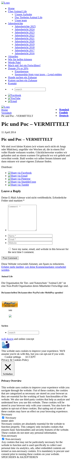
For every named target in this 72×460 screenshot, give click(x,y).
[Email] (12, 101)
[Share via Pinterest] (19, 178)
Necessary (10, 417)
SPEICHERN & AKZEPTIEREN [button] (19, 457)
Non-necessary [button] (9, 435)
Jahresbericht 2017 (24, 50)
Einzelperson (21, 71)
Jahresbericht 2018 (24, 47)
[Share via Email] (17, 175)
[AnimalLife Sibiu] (5, 2)
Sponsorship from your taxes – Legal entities (38, 74)
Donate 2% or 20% (18, 68)
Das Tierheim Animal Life (28, 17)
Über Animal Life (17, 11)
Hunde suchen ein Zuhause (22, 77)
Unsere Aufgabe (23, 14)
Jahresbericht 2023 (24, 32)
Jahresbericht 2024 (24, 29)
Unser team (21, 20)
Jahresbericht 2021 (24, 38)
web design (7, 338)
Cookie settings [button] (13, 357)
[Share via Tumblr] (18, 184)
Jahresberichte (15, 23)
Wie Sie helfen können (20, 59)
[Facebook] (14, 95)
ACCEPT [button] (30, 357)
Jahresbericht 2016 (24, 53)
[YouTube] (14, 98)
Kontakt (12, 83)
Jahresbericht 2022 (24, 35)
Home (11, 8)
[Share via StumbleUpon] (22, 181)
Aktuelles (13, 56)
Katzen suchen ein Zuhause (22, 80)
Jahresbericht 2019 (24, 44)
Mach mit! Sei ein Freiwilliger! (24, 65)
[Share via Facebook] (20, 172)
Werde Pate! (14, 62)
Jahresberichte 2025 (25, 26)
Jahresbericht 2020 (24, 41)
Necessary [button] (6, 414)
